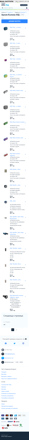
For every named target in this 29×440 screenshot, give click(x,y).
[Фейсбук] (6, 344)
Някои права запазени (6, 436)
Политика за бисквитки (7, 395)
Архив (3, 404)
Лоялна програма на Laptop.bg (9, 408)
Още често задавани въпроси (9, 378)
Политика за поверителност (8, 393)
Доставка (3, 374)
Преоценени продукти (7, 406)
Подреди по (17, 12)
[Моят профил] (27, 8)
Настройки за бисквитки (7, 398)
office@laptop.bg (10, 354)
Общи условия (5, 391)
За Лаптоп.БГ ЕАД (6, 384)
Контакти (3, 389)
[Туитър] (14, 344)
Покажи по (3, 12)
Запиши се (26, 339)
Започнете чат (9, 358)
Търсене (3, 8)
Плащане (3, 372)
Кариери (3, 386)
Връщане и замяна (6, 376)
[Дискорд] (23, 344)
